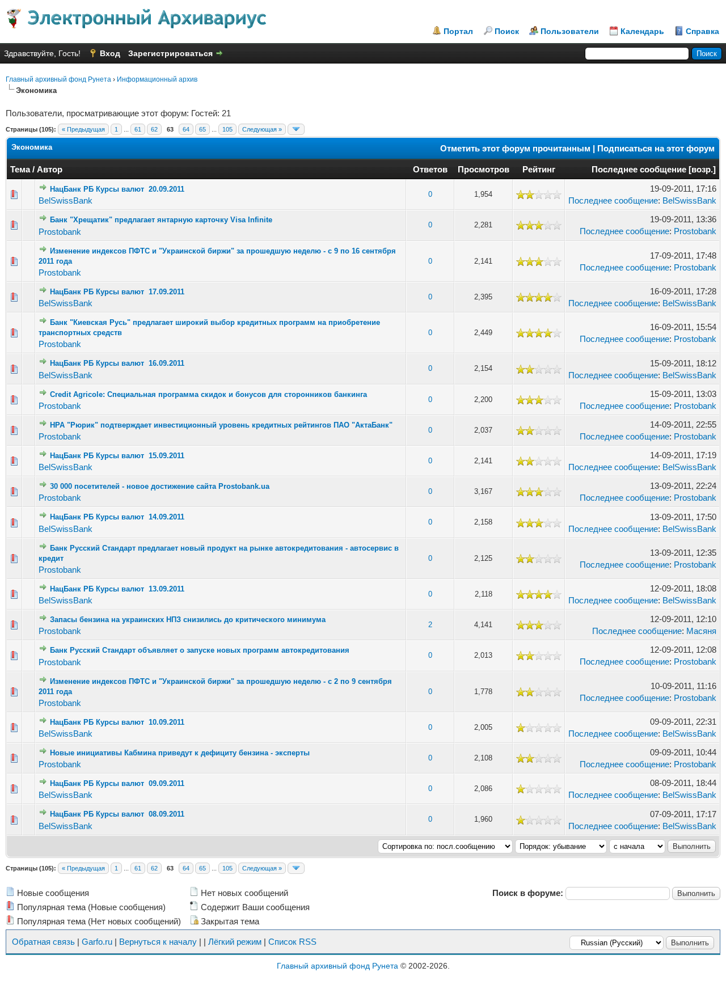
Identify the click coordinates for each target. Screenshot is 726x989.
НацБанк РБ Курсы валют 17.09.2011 (117, 292)
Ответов (430, 169)
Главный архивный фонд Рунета (58, 79)
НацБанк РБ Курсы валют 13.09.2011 (117, 589)
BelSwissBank (65, 200)
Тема (20, 169)
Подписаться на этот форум (656, 148)
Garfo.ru (97, 941)
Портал (458, 31)
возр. (702, 169)
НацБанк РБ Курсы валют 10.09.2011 (117, 722)
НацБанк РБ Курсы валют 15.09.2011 (117, 455)
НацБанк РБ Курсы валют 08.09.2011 (117, 814)
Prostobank (60, 231)
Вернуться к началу (158, 941)
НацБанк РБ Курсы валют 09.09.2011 (117, 783)
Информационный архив (157, 79)
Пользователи (570, 31)
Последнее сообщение (639, 169)
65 (202, 129)
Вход (110, 53)
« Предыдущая (83, 129)
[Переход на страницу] (296, 129)
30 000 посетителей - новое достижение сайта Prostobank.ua (159, 486)
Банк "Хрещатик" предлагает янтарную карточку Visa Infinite (161, 219)
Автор (49, 169)
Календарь (642, 31)
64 (186, 129)
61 (137, 129)
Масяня (701, 631)
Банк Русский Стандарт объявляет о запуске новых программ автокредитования (199, 650)
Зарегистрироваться (170, 53)
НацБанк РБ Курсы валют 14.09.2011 (117, 517)
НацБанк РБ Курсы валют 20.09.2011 (117, 189)
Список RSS (292, 941)
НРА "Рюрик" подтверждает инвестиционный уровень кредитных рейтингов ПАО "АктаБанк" (221, 425)
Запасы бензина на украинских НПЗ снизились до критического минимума (188, 619)
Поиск (507, 31)
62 (154, 129)
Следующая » (262, 129)
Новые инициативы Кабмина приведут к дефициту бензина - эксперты (180, 753)
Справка (702, 31)
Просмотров (483, 169)
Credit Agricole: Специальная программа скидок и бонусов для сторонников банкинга (208, 394)
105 (227, 129)
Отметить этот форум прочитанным (515, 148)
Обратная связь (43, 941)
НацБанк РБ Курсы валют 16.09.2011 (117, 363)
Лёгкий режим (234, 941)
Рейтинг (538, 169)
